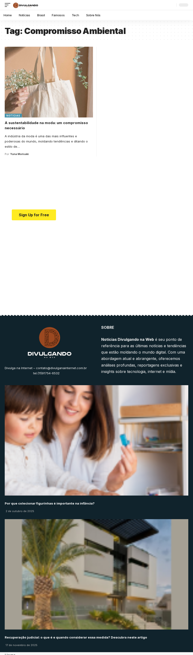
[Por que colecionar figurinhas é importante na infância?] (96, 440)
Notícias (13, 115)
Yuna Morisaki (19, 154)
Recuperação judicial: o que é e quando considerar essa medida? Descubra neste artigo (76, 637)
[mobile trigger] (9, 5)
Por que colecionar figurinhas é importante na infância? (50, 503)
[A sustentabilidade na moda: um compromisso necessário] (49, 82)
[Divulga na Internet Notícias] (26, 5)
